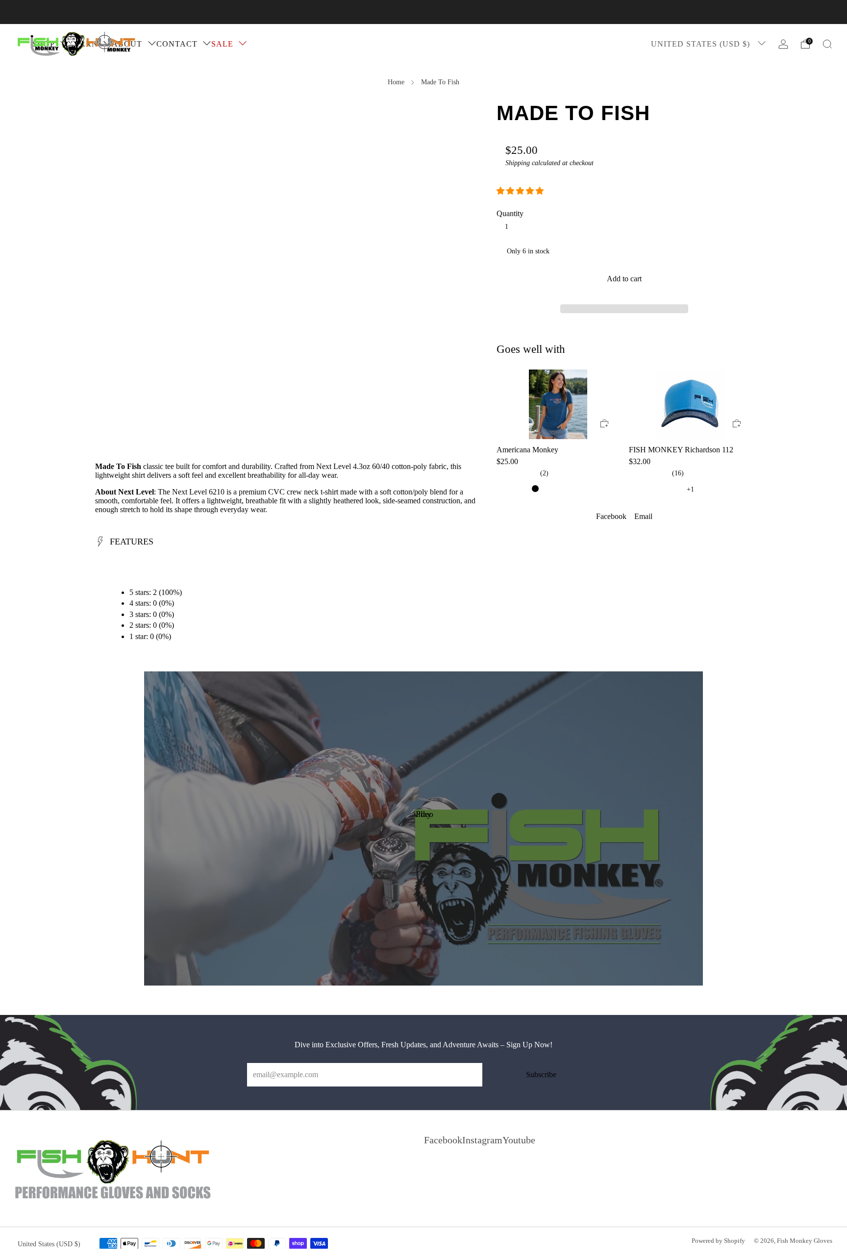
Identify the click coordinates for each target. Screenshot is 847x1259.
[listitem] (423, 12)
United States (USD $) (701, 44)
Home (396, 82)
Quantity (510, 213)
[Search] (827, 44)
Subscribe (541, 1074)
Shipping (517, 163)
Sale (222, 44)
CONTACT (177, 44)
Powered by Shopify (718, 1240)
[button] (521, 191)
